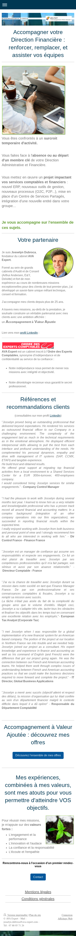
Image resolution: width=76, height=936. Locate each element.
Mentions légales (38, 892)
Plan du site (35, 915)
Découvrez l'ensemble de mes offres (38, 755)
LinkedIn (55, 415)
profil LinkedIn (29, 332)
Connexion (67, 915)
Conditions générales (38, 899)
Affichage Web (65, 918)
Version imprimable (17, 915)
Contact (38, 877)
